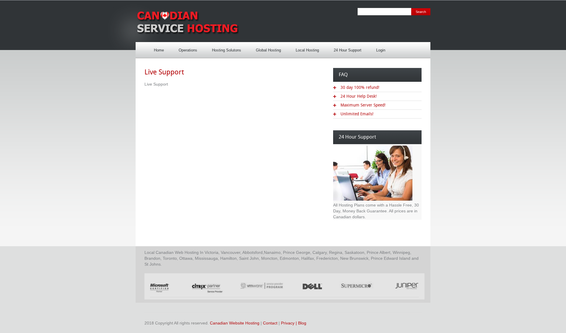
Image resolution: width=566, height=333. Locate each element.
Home (159, 50)
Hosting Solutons (223, 48)
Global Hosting (268, 50)
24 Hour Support (344, 48)
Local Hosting (304, 48)
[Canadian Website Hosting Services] (187, 34)
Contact (270, 323)
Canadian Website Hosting (234, 323)
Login (377, 48)
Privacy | (289, 323)
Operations (188, 50)
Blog (302, 323)
